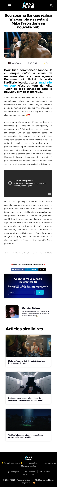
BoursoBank (23, 253)
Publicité (48, 253)
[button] (9, 5)
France (42, 253)
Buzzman (31, 253)
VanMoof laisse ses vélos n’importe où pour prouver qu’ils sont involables (25, 436)
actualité (14, 253)
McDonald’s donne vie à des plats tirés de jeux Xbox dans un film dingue (26, 362)
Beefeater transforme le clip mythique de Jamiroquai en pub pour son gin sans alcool (25, 399)
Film (47, 63)
